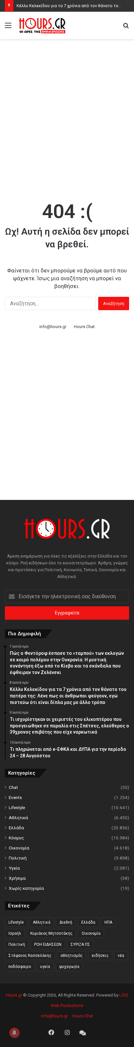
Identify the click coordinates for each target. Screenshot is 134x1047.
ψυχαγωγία (69, 966)
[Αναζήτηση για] (126, 28)
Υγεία (14, 868)
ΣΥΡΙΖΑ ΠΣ (80, 944)
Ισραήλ (14, 933)
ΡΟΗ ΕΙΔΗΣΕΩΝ (47, 944)
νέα (121, 955)
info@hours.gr (52, 326)
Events (15, 797)
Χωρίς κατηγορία (26, 888)
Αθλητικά (18, 817)
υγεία (45, 966)
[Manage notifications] (14, 1032)
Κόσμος (16, 837)
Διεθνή (66, 922)
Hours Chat (84, 326)
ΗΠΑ (108, 922)
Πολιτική (18, 858)
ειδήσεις (100, 955)
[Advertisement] (67, 113)
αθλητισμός (71, 955)
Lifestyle (17, 807)
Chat (13, 787)
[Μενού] (8, 28)
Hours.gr (14, 995)
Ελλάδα (16, 827)
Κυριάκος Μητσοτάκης (51, 933)
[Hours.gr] (42, 25)
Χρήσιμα (17, 878)
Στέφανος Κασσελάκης (29, 955)
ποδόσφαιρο (19, 966)
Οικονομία (19, 847)
